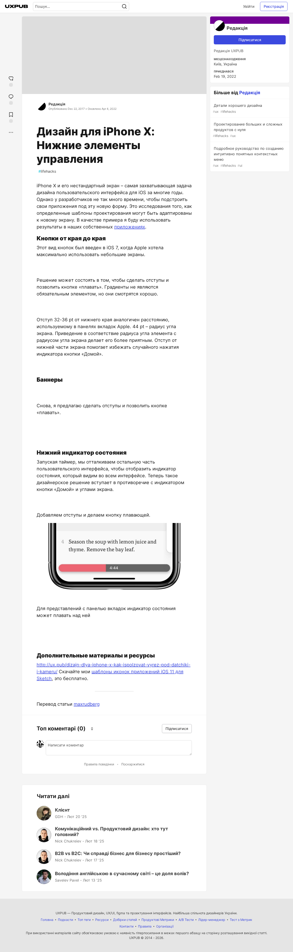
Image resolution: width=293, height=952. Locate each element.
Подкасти (65, 920)
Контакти (126, 926)
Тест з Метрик (241, 920)
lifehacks (47, 171)
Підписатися (250, 40)
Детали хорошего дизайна (237, 108)
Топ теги (84, 920)
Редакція (57, 104)
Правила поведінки (99, 764)
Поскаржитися (132, 764)
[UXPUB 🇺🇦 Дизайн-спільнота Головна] (16, 6)
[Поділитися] (11, 132)
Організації (165, 926)
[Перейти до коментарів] (11, 99)
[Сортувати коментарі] (92, 728)
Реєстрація (274, 6)
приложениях (129, 227)
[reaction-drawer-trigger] (11, 81)
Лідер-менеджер (211, 920)
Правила (145, 926)
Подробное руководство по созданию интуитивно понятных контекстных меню (248, 156)
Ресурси (102, 920)
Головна (47, 920)
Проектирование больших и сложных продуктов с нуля (247, 130)
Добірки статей (125, 920)
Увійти (249, 6)
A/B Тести (186, 920)
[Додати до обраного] (11, 117)
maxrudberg (87, 704)
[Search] (124, 6)
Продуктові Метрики (157, 920)
